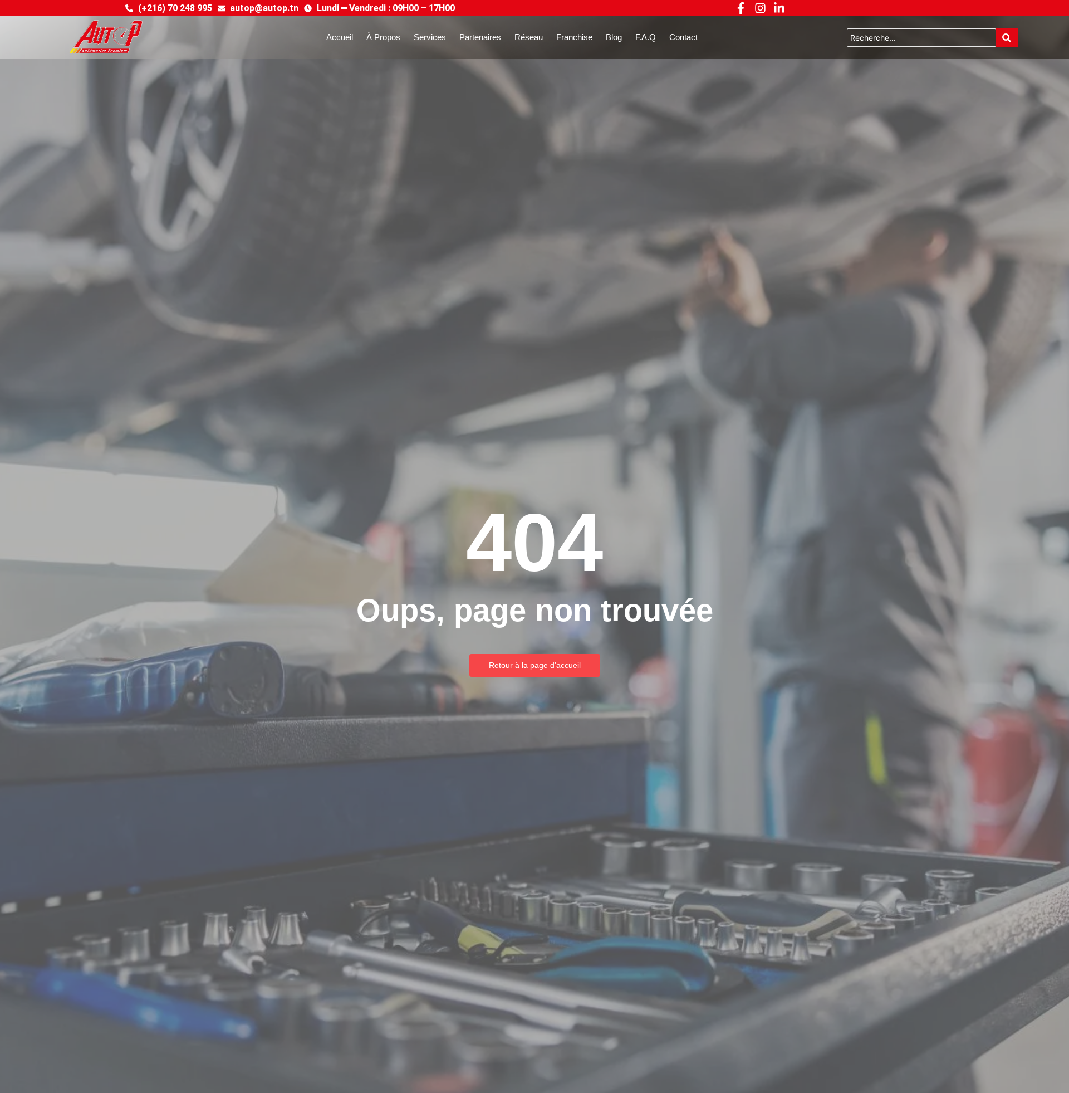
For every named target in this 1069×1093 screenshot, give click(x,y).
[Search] (1007, 37)
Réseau (528, 37)
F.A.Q (645, 37)
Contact (683, 37)
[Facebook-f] (741, 8)
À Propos (383, 37)
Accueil (339, 37)
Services (430, 37)
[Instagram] (760, 8)
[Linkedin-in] (779, 8)
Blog (614, 37)
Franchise (574, 37)
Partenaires (480, 37)
